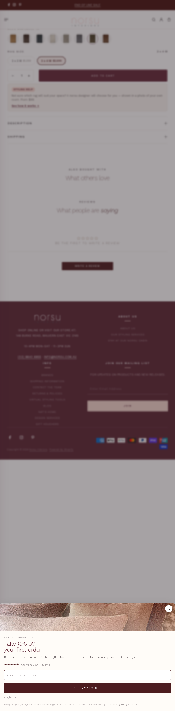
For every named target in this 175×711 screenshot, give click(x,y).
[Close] (168, 608)
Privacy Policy (119, 704)
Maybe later (11, 697)
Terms (133, 704)
